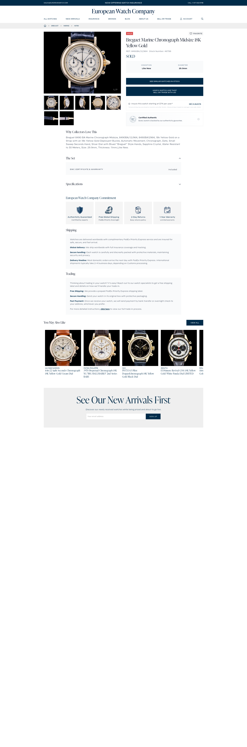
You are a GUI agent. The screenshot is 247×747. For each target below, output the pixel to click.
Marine (66, 26)
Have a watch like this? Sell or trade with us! (165, 91)
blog (127, 19)
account (187, 19)
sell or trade (164, 19)
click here (105, 309)
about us (143, 19)
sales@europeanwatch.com (56, 3)
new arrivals (73, 19)
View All (195, 323)
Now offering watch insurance (123, 3)
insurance (94, 19)
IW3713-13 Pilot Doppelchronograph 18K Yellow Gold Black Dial (138, 374)
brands (112, 19)
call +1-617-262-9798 (195, 3)
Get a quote (195, 104)
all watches (50, 19)
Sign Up (153, 416)
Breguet (55, 26)
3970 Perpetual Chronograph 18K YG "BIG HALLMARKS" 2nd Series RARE (100, 374)
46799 (76, 26)
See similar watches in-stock (165, 81)
